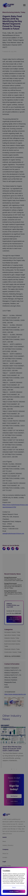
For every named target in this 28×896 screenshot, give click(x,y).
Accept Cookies (14, 891)
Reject (14, 887)
